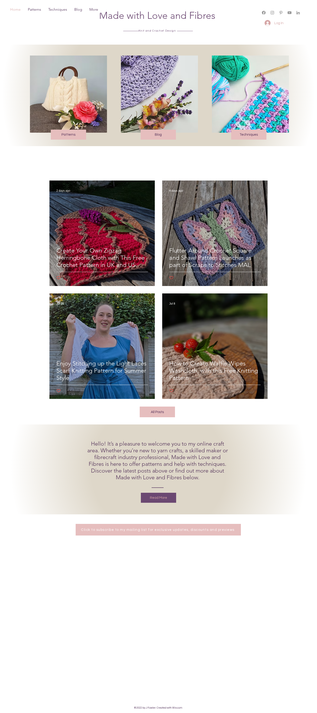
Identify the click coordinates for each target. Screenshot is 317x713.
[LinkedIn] (298, 12)
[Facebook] (263, 12)
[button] (268, 16)
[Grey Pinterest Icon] (280, 12)
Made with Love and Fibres (157, 15)
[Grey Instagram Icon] (272, 12)
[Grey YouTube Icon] (289, 12)
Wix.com (177, 707)
